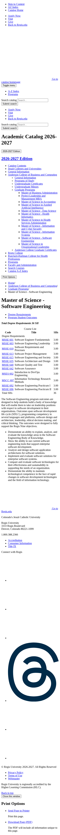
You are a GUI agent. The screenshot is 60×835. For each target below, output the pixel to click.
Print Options (9, 277)
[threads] (33, 700)
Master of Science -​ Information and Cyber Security (38, 227)
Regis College (15, 253)
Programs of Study (24, 180)
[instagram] (33, 580)
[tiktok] (33, 758)
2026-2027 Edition (16, 158)
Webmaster (14, 778)
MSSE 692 (8, 385)
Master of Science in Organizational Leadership (35, 245)
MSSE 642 (8, 368)
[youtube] (33, 729)
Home (11, 282)
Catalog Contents (17, 165)
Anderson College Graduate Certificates (36, 250)
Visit (10, 18)
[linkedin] (33, 609)
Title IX (12, 546)
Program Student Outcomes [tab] (22, 317)
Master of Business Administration (39, 192)
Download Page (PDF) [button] (20, 822)
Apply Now (14, 15)
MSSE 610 (8, 348)
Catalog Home (15, 10)
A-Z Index (13, 91)
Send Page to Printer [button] (19, 810)
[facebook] (33, 637)
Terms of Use (15, 775)
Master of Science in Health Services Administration (35, 221)
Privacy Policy (15, 772)
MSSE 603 (8, 343)
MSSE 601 (8, 339)
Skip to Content (16, 4)
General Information (18, 171)
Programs (13, 94)
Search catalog (9, 100)
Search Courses (16, 268)
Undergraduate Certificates (29, 183)
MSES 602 (8, 373)
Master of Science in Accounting (38, 201)
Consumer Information (20, 543)
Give (10, 21)
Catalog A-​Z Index (18, 271)
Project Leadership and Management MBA (33, 197)
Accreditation (15, 540)
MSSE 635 (8, 361)
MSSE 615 (8, 357)
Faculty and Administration (22, 265)
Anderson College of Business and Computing (32, 174)
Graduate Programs (25, 189)
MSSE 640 (8, 364)
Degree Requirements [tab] (19, 314)
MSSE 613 (8, 353)
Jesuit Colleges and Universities (24, 168)
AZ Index (13, 7)
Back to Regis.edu (17, 24)
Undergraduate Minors (26, 186)
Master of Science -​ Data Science (38, 210)
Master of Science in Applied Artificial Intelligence (36, 206)
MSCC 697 (8, 380)
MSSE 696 (8, 389)
